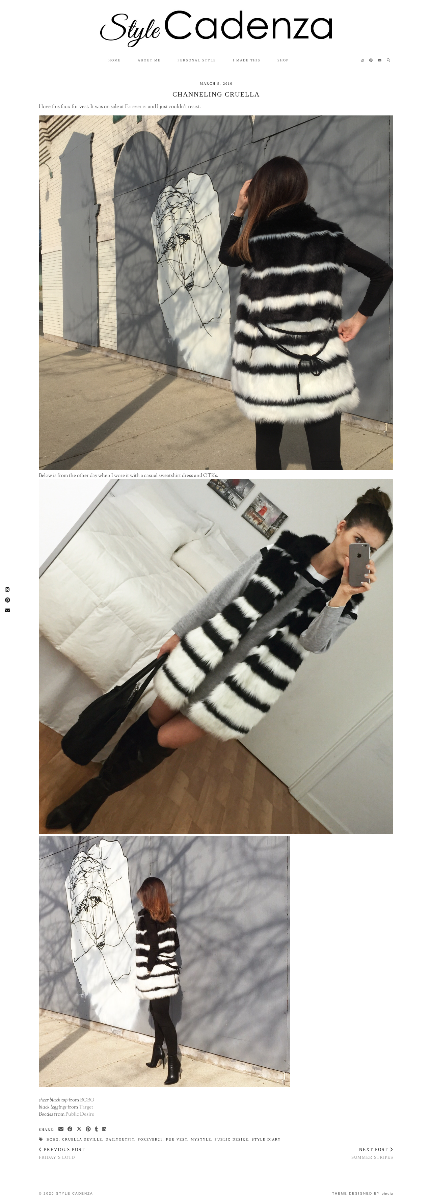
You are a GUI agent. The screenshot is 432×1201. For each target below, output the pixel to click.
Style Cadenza (74, 1193)
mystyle (201, 1139)
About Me (149, 60)
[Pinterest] (371, 60)
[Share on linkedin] (104, 1129)
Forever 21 (136, 106)
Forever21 (150, 1139)
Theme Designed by (362, 1193)
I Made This (247, 60)
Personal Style (197, 60)
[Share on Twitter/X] (79, 1129)
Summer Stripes (372, 1153)
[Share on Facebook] (70, 1129)
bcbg (53, 1139)
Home (114, 60)
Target (86, 1107)
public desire (231, 1139)
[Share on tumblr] (96, 1129)
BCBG (87, 1100)
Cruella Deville (82, 1139)
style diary (266, 1139)
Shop (283, 60)
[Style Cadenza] (216, 23)
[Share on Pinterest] (88, 1129)
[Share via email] (61, 1129)
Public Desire (79, 1114)
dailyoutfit (120, 1139)
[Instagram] (362, 60)
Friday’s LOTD (62, 1153)
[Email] (380, 60)
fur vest (176, 1139)
